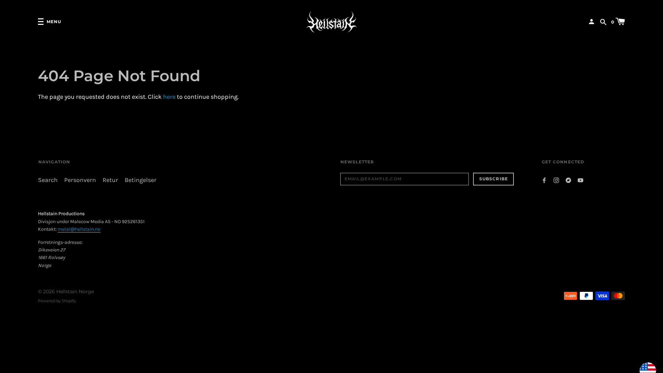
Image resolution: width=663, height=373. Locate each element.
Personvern (80, 180)
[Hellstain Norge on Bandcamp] (568, 179)
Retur (110, 180)
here (169, 97)
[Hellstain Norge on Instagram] (556, 179)
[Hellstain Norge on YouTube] (580, 179)
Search (48, 180)
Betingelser (140, 180)
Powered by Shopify (57, 300)
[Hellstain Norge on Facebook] (544, 179)
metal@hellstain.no (79, 229)
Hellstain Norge (75, 291)
